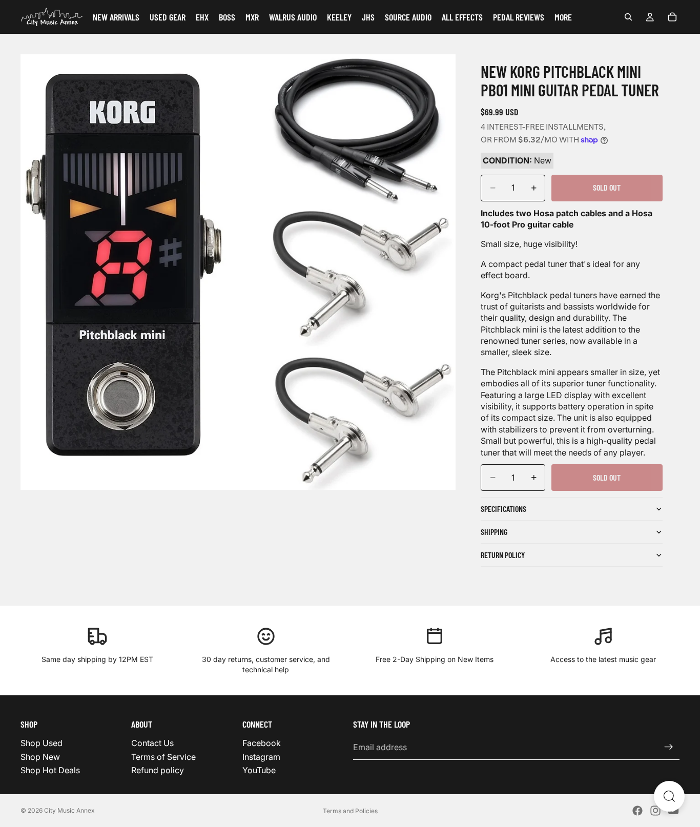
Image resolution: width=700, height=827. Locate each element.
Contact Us (152, 743)
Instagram (261, 756)
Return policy (503, 555)
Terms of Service (163, 756)
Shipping (494, 531)
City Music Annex (69, 810)
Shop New (40, 756)
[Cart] (672, 17)
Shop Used (41, 743)
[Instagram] (655, 810)
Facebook (261, 743)
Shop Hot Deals (50, 770)
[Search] (628, 17)
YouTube (259, 770)
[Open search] (669, 796)
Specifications (503, 508)
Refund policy (157, 770)
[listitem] (563, 17)
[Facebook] (637, 810)
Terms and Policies (350, 811)
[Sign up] (669, 747)
